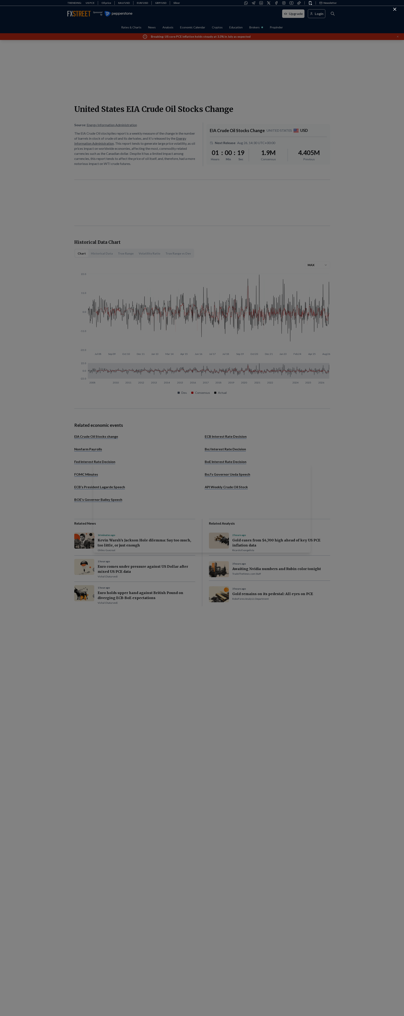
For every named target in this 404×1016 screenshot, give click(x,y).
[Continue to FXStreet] (395, 9)
